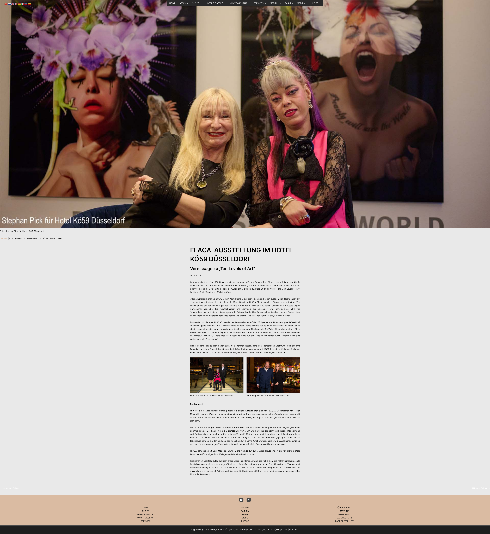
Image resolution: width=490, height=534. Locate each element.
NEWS (146, 507)
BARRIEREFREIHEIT (344, 521)
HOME (172, 3)
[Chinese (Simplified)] (6, 3)
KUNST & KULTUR (238, 3)
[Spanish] (29, 3)
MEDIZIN (274, 3)
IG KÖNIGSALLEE (279, 529)
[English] (12, 3)
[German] (19, 3)
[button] (187, 3)
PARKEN (289, 3)
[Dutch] (9, 3)
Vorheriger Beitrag (9, 488)
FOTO (245, 514)
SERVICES (259, 3)
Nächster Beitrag (481, 488)
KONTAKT (294, 529)
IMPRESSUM (344, 514)
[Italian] (22, 3)
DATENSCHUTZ (344, 517)
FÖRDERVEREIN (344, 507)
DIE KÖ (314, 3)
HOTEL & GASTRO (214, 3)
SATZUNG (344, 511)
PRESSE (245, 521)
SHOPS (195, 3)
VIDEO (245, 517)
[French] (16, 3)
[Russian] (26, 3)
